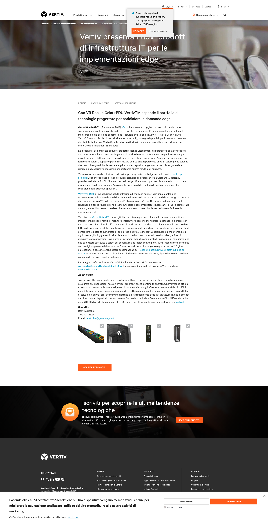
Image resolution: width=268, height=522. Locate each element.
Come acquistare (205, 14)
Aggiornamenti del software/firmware (159, 480)
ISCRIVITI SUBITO (189, 420)
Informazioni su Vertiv (200, 475)
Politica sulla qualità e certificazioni (111, 480)
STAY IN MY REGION (158, 31)
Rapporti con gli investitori (202, 489)
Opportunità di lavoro (200, 484)
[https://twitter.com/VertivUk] (47, 479)
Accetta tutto (234, 501)
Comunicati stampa (88, 23)
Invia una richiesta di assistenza (157, 484)
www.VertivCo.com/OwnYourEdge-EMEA (100, 265)
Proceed (138, 31)
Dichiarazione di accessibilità (64, 490)
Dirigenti (194, 480)
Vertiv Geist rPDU (101, 217)
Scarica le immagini (94, 367)
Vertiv (125, 127)
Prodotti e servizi (82, 14)
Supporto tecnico (151, 475)
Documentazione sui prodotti (109, 475)
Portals (181, 6)
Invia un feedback (151, 489)
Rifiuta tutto (186, 501)
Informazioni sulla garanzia (108, 489)
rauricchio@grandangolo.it (100, 318)
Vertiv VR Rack (86, 193)
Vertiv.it (180, 301)
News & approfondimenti (65, 23)
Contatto (209, 6)
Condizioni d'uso (48, 487)
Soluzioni (103, 14)
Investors (196, 6)
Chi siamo (45, 23)
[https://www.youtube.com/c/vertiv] (57, 479)
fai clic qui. (73, 517)
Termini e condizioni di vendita (109, 484)
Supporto (119, 14)
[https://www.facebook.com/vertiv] (42, 479)
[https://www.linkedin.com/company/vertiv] (52, 479)
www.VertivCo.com (88, 269)
